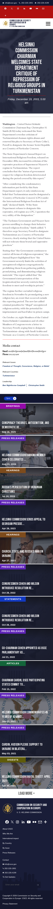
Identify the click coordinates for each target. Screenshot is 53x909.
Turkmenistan (9, 376)
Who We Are (8, 834)
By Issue (6, 848)
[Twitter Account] (12, 8)
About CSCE (8, 829)
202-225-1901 (27, 3)
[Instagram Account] (18, 8)
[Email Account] (43, 8)
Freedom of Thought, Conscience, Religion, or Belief (26, 366)
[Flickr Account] (37, 8)
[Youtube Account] (30, 8)
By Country (7, 843)
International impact (11, 838)
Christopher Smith (36, 385)
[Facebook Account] (5, 8)
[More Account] (5, 15)
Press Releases (9, 853)
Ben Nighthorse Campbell (14, 385)
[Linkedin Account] (24, 8)
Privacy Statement (10, 904)
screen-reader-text (26, 419)
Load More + (26, 793)
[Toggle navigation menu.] (48, 23)
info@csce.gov (11, 3)
